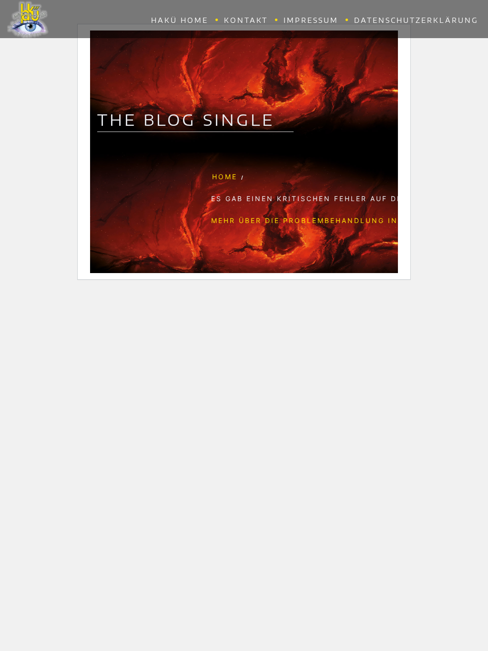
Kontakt (246, 20)
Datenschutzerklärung (416, 20)
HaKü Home (179, 20)
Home (224, 177)
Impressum (311, 20)
